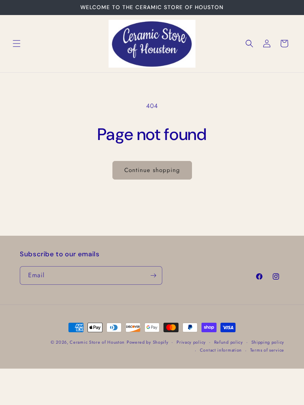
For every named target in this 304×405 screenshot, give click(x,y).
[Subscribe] (153, 275)
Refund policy (228, 342)
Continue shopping (152, 170)
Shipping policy (268, 342)
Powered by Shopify (148, 342)
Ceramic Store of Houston (97, 342)
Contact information (221, 350)
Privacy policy (191, 342)
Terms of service (267, 350)
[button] (16, 43)
